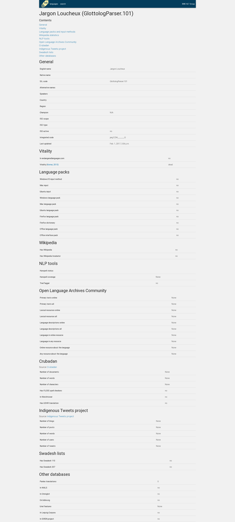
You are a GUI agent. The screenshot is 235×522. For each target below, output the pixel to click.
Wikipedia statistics (49, 35)
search (63, 4)
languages (54, 4)
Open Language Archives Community (57, 41)
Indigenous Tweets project (52, 48)
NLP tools (44, 38)
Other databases (47, 55)
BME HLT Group (188, 4)
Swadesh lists (46, 52)
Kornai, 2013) (53, 164)
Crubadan (44, 45)
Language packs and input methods (57, 31)
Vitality (42, 28)
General (43, 24)
